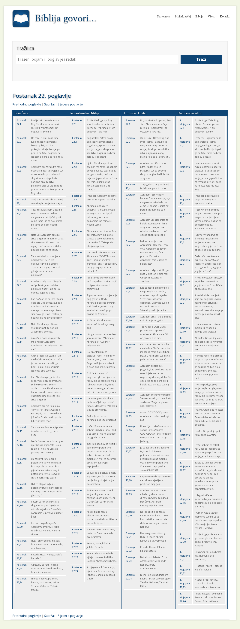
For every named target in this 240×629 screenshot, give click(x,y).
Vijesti (211, 16)
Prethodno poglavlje (26, 104)
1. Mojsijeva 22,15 (185, 435)
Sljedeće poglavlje (70, 104)
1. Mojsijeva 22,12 (185, 359)
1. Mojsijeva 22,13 (185, 388)
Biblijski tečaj (183, 16)
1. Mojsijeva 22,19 (185, 516)
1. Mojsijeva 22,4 (185, 199)
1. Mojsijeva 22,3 (185, 167)
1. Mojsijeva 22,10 (185, 328)
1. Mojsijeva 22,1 (185, 124)
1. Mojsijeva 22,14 (185, 413)
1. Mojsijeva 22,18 (185, 499)
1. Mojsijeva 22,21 (185, 555)
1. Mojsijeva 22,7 (185, 260)
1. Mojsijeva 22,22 (185, 569)
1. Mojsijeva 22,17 (185, 466)
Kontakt (225, 16)
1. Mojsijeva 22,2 (185, 141)
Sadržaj (49, 104)
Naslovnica (163, 16)
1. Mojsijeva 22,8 (185, 281)
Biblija (199, 16)
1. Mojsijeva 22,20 (185, 538)
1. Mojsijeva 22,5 (185, 213)
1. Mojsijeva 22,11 (185, 341)
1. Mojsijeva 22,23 (185, 583)
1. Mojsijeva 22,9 (185, 299)
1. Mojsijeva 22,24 (185, 597)
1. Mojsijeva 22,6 (185, 238)
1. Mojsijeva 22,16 (185, 448)
